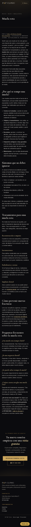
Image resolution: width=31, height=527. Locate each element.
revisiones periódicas (20, 317)
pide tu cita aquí (18, 411)
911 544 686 (5, 500)
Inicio (4, 13)
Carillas (4, 509)
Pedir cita (25, 524)
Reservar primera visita (15, 458)
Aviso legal (16, 517)
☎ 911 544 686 (15, 463)
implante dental (11, 289)
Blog (10, 13)
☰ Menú (24, 3)
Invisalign (4, 511)
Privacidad (23, 517)
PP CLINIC (8, 3)
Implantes (4, 507)
